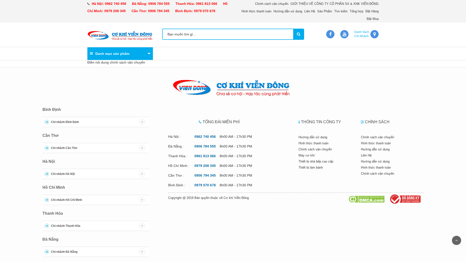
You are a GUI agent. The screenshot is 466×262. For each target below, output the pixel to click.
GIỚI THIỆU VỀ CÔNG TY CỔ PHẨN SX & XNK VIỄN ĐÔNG (335, 4)
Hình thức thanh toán (256, 11)
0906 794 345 (158, 11)
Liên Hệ (309, 11)
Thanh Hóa (52, 213)
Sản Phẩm (324, 11)
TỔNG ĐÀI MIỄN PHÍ (221, 122)
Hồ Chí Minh (53, 187)
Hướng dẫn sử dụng (288, 11)
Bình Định (51, 109)
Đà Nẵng (50, 239)
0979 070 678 (204, 11)
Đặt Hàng (372, 11)
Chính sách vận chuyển (271, 4)
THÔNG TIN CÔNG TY (321, 122)
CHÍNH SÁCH (377, 122)
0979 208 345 (115, 11)
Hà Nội (48, 161)
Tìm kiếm (341, 11)
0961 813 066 (206, 4)
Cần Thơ (50, 135)
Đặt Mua (373, 19)
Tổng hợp (356, 11)
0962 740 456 (115, 4)
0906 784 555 (159, 4)
